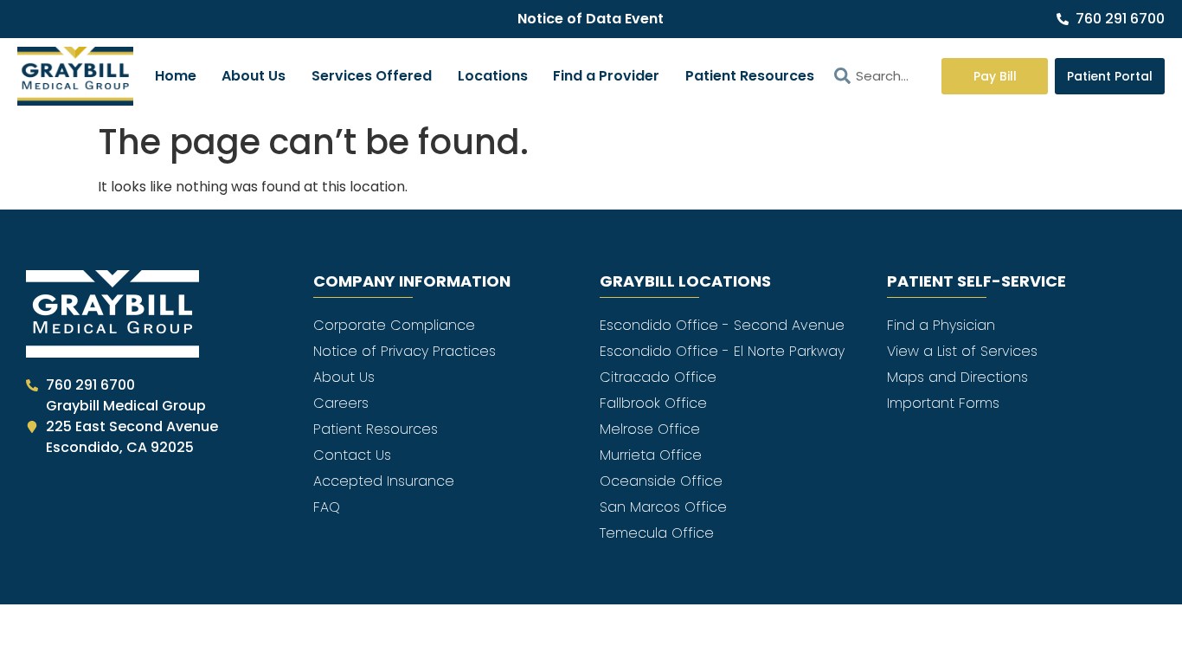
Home (175, 76)
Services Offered (372, 76)
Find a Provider (606, 76)
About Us (254, 76)
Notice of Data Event (590, 19)
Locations (493, 76)
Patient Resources (749, 76)
